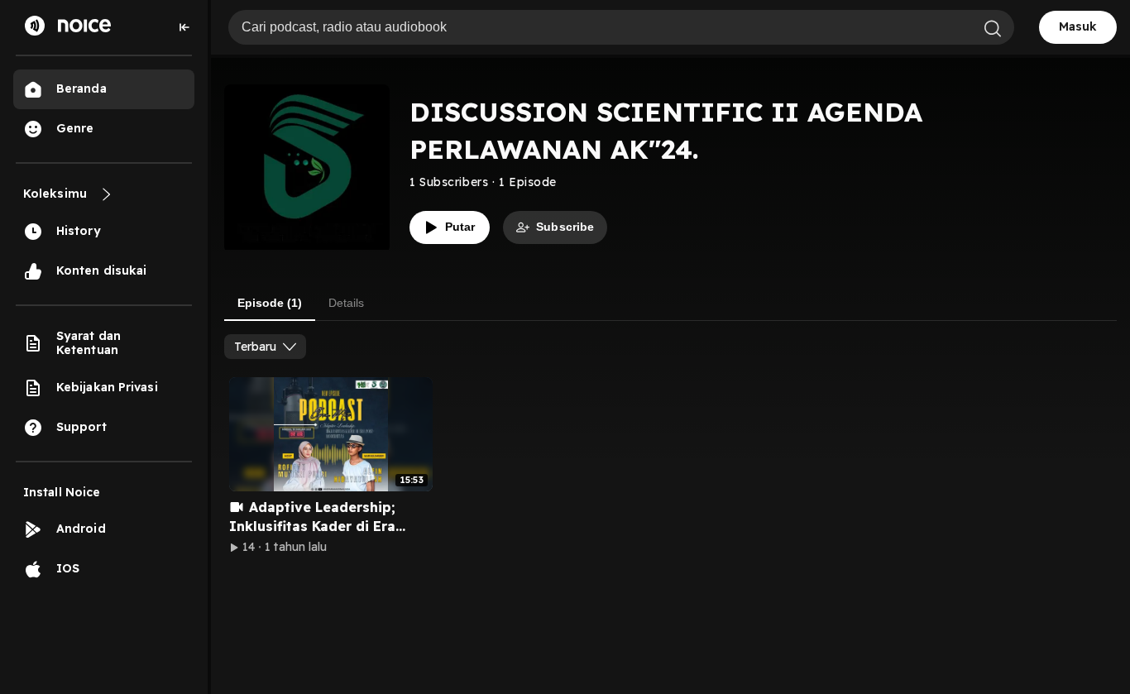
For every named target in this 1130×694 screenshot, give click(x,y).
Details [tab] (346, 302)
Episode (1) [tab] (269, 302)
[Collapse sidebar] (184, 27)
